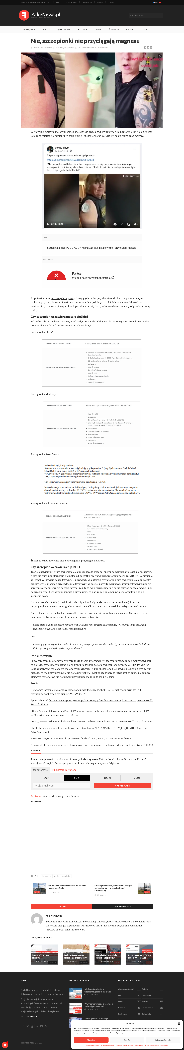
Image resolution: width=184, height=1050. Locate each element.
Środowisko (114, 29)
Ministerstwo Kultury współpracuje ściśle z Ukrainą (97, 990)
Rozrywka (129, 1008)
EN (156, 2)
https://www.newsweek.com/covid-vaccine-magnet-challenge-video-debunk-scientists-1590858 (98, 745)
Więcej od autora (123, 907)
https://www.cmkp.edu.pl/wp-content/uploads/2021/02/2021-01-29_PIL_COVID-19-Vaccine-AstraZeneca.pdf (89, 730)
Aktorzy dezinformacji (128, 989)
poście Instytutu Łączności (105, 584)
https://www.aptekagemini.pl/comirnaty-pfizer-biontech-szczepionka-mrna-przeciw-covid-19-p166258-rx (92, 702)
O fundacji (145, 29)
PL (162, 2)
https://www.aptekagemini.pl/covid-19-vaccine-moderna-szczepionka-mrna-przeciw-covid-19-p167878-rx (92, 721)
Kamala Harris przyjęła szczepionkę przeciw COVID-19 (106, 957)
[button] (179, 1023)
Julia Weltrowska (88, 48)
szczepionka (66, 876)
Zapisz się (36, 796)
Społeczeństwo (63, 29)
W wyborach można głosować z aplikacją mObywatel (98, 1005)
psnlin (56, 876)
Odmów (127, 1040)
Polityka (46, 29)
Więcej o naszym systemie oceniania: (92, 277)
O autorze (61, 907)
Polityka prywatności (93, 1045)
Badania (129, 29)
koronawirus (46, 876)
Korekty (100, 2)
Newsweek (52, 617)
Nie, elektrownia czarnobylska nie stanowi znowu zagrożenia (67, 886)
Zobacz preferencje (163, 1040)
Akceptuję (91, 1040)
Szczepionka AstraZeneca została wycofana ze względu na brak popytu (139, 957)
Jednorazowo (40, 770)
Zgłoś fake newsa (71, 2)
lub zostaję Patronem (64, 770)
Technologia (82, 29)
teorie (99, 602)
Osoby (128, 1002)
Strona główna (29, 29)
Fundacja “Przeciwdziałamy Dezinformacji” (36, 2)
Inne (128, 995)
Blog (57, 2)
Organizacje (152, 995)
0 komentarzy (103, 48)
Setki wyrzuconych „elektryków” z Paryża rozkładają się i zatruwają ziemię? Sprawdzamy (113, 888)
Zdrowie (98, 29)
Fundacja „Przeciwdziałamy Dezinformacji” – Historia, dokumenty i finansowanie (142, 1045)
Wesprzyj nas (87, 2)
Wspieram (122, 785)
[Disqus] (92, 840)
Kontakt (111, 2)
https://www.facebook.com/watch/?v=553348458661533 (99, 738)
